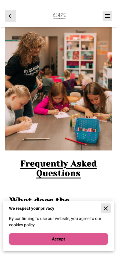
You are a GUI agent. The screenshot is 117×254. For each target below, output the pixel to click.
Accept (58, 239)
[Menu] (107, 16)
